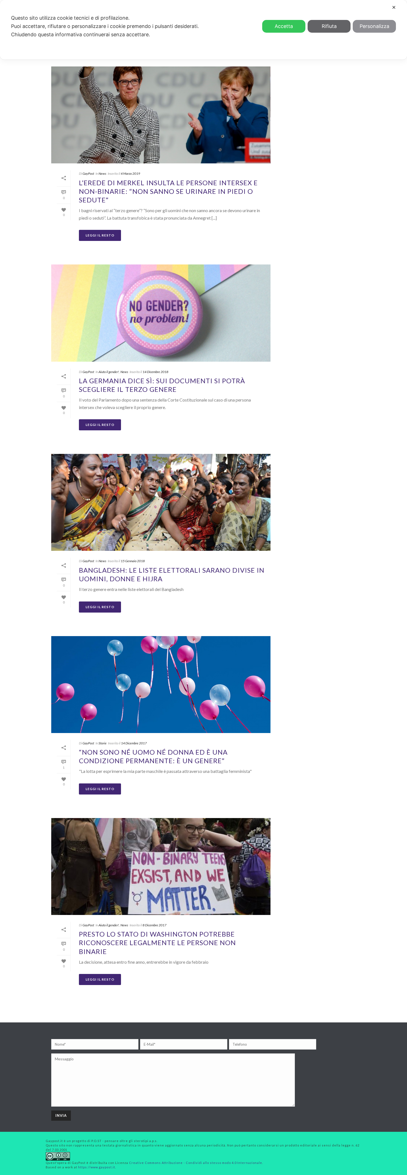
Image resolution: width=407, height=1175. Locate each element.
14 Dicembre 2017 (134, 743)
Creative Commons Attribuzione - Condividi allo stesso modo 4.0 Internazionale (195, 1162)
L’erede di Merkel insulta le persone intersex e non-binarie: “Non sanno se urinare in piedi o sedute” (168, 191)
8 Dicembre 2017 (154, 925)
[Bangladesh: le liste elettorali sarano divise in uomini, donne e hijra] (161, 502)
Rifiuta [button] (329, 26)
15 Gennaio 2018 (133, 561)
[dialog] (203, 30)
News (102, 173)
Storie (103, 743)
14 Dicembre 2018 (155, 372)
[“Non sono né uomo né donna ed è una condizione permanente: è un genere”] (161, 684)
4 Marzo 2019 (130, 173)
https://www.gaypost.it (96, 1167)
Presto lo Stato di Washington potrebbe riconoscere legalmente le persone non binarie (157, 942)
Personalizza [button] (374, 26)
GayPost (88, 173)
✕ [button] (394, 7)
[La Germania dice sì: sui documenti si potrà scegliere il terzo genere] (161, 312)
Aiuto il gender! (109, 372)
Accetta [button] (284, 26)
